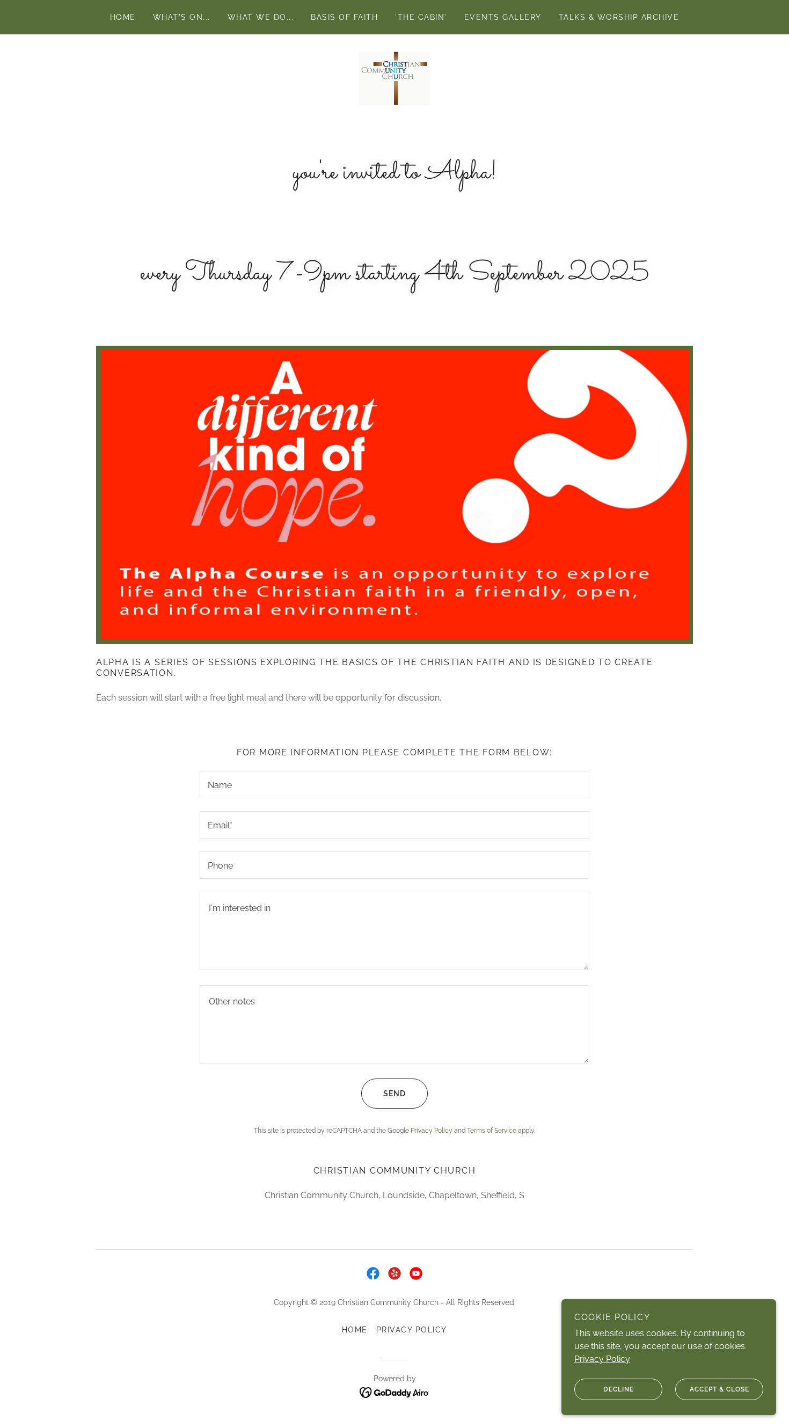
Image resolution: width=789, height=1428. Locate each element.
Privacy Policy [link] (431, 1130)
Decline (618, 1389)
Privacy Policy (602, 1359)
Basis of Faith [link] (344, 17)
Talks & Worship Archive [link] (619, 17)
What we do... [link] (261, 17)
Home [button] (355, 1329)
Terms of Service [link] (491, 1130)
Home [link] (123, 17)
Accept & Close (719, 1389)
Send (394, 1093)
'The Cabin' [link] (421, 17)
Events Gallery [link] (503, 17)
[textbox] (394, 784)
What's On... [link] (181, 17)
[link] (394, 77)
